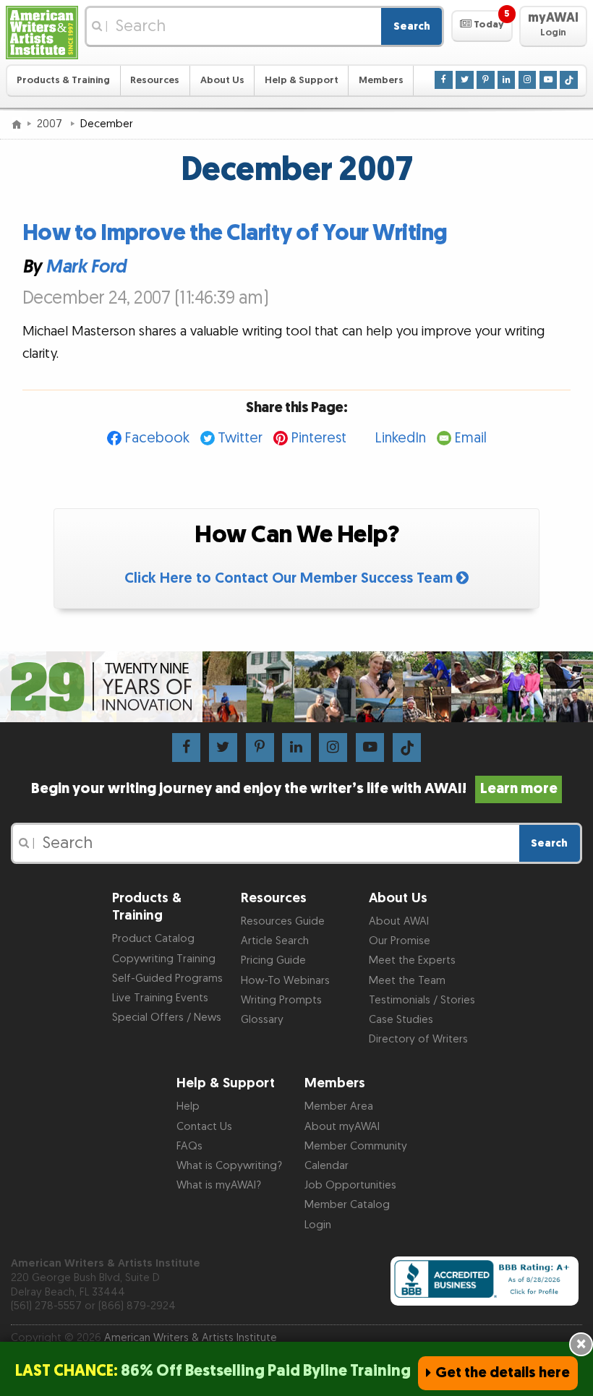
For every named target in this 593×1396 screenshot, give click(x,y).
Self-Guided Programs (167, 978)
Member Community (355, 1146)
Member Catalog (347, 1205)
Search (411, 26)
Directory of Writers (418, 1039)
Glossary (262, 1020)
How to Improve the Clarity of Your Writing (235, 233)
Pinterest (318, 438)
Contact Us (204, 1127)
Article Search (275, 941)
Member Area (338, 1106)
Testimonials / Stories (422, 1000)
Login (317, 1225)
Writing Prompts (281, 1000)
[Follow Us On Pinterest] (485, 79)
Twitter (240, 438)
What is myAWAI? (218, 1185)
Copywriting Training (164, 959)
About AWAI (399, 921)
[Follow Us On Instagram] (527, 79)
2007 (51, 124)
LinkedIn (400, 438)
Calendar (326, 1166)
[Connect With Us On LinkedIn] (506, 79)
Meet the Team (407, 981)
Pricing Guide (273, 960)
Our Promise (399, 941)
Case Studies (401, 1020)
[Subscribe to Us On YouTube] (548, 79)
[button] (482, 26)
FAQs (189, 1146)
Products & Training (63, 80)
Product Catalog (153, 939)
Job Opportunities (350, 1185)
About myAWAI (342, 1127)
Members (381, 80)
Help (188, 1106)
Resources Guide (283, 921)
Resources (154, 80)
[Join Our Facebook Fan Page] (443, 79)
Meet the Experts (412, 960)
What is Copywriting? (229, 1166)
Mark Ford (86, 266)
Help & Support (301, 80)
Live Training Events (160, 998)
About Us (222, 80)
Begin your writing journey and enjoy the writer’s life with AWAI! (294, 788)
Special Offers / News (166, 1017)
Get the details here (502, 1372)
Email (470, 438)
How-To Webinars (285, 981)
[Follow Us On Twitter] (464, 79)
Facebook (156, 438)
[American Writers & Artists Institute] (42, 32)
